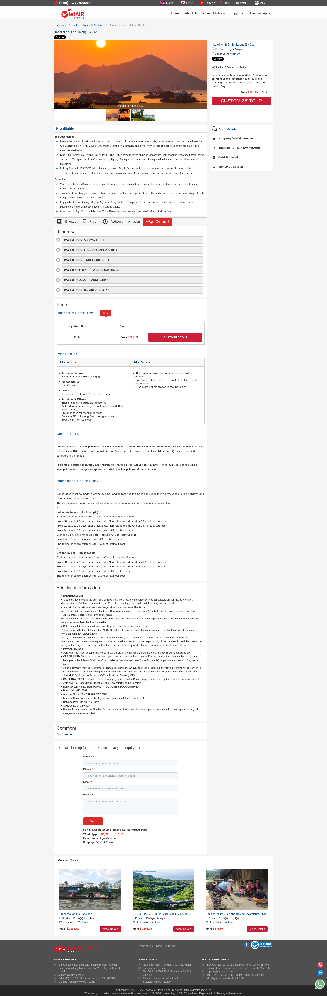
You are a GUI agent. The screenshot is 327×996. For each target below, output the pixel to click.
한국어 (189, 2)
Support (235, 13)
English (170, 2)
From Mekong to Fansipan (75, 913)
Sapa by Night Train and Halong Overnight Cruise (236, 913)
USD (262, 2)
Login (226, 2)
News (159, 946)
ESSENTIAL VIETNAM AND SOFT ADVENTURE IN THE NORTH (163, 913)
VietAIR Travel (228, 157)
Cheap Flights (213, 13)
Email (87, 782)
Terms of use (145, 946)
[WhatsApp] (317, 984)
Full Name (90, 756)
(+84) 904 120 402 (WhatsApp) (239, 147)
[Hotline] (320, 966)
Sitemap (170, 946)
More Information (147, 469)
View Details (110, 929)
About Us (191, 13)
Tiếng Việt (210, 2)
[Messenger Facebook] (320, 974)
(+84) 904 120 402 (110, 834)
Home (175, 13)
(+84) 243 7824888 (230, 166)
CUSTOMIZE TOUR (241, 100)
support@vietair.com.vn (236, 138)
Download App (259, 13)
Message (89, 794)
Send (93, 821)
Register (241, 2)
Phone (88, 769)
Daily (105, 313)
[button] (204, 44)
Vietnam (235, 53)
